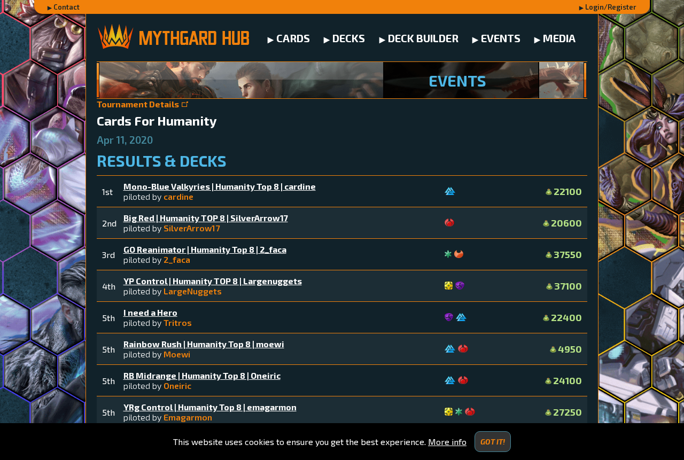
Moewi (177, 354)
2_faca (177, 259)
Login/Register (610, 7)
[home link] (173, 37)
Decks (348, 38)
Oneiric (177, 385)
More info (447, 441)
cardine (178, 196)
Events (500, 38)
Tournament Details (138, 104)
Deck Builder (423, 38)
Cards (293, 38)
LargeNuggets (193, 291)
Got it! (492, 441)
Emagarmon (188, 417)
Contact (66, 7)
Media (559, 38)
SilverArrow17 (192, 228)
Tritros (178, 322)
